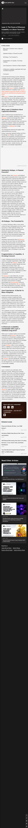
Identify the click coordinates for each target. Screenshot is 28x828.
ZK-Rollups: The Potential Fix (10, 57)
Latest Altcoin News (7, 548)
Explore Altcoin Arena (19, 550)
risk (19, 284)
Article (4, 35)
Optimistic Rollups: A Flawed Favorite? (12, 53)
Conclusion (6, 74)
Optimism (15, 175)
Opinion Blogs (16, 548)
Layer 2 (11, 88)
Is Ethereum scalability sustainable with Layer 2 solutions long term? (14, 70)
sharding (8, 345)
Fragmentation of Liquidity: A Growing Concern (12, 61)
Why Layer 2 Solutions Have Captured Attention (13, 49)
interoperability (15, 282)
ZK (9, 135)
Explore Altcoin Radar (7, 550)
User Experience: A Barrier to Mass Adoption (14, 65)
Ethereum (4, 118)
